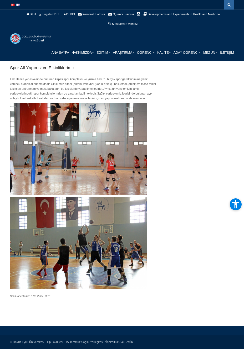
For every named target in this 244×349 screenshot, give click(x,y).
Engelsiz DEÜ (51, 14)
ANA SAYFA (60, 52)
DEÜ (32, 14)
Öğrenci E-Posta (123, 14)
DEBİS (70, 14)
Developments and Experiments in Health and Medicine (183, 14)
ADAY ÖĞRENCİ (185, 52)
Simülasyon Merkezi (124, 24)
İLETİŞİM (227, 52)
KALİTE (163, 52)
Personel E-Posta (93, 14)
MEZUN (209, 52)
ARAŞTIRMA (122, 52)
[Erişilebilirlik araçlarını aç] (236, 204)
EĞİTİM (102, 52)
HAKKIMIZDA (81, 52)
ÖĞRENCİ (144, 52)
